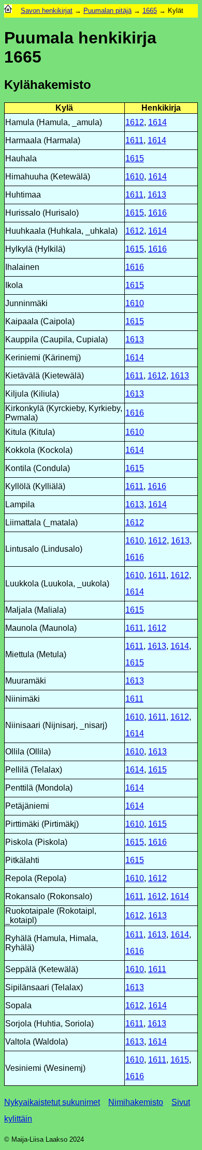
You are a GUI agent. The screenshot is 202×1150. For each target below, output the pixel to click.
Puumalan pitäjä (107, 10)
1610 (134, 176)
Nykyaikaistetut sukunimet (52, 1102)
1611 (134, 140)
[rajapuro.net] (8, 10)
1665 (149, 10)
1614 (157, 122)
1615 (134, 158)
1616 (157, 212)
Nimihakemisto (135, 1102)
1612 (134, 122)
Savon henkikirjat (47, 10)
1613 (157, 194)
